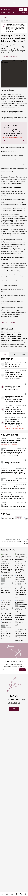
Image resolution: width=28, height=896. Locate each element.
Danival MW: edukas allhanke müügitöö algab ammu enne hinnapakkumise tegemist (20, 637)
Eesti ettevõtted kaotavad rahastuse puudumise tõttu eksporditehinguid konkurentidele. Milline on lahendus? (14, 337)
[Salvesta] (26, 362)
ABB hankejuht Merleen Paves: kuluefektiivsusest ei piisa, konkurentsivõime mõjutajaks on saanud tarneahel (20, 592)
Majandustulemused (11, 417)
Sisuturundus (8, 332)
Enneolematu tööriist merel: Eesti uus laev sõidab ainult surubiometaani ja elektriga (7, 615)
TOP (2, 629)
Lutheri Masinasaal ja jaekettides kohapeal (14, 539)
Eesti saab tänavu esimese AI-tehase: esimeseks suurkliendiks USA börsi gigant (20, 615)
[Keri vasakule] (4, 140)
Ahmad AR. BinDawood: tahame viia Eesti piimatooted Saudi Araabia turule (14, 387)
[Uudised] (7, 894)
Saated (3, 460)
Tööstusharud (17, 13)
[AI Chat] (21, 894)
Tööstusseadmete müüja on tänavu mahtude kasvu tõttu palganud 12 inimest (20, 569)
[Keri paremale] (23, 140)
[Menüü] (2, 894)
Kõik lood (9, 13)
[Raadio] (12, 894)
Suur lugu (4, 608)
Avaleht (3, 13)
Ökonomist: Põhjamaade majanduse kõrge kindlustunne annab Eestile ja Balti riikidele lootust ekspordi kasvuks (13, 472)
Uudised (7, 362)
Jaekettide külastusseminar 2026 (11, 541)
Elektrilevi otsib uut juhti (11, 480)
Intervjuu (8, 394)
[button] (10, 669)
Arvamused (8, 405)
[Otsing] (16, 894)
